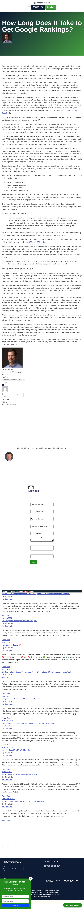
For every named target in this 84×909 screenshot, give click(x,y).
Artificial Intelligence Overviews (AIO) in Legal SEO (20, 774)
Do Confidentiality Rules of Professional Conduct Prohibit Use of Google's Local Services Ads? (36, 672)
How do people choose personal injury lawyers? (19, 621)
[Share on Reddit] (22, 848)
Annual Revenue (36, 537)
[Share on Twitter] (16, 848)
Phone (32, 523)
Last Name (34, 508)
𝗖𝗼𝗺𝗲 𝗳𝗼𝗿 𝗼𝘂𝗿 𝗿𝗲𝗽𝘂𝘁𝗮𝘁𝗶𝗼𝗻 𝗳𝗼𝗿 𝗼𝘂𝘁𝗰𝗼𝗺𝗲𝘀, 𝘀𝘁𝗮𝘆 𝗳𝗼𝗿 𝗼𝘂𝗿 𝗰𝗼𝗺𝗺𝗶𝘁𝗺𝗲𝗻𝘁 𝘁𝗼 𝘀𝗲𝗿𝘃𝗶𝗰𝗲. (36, 594)
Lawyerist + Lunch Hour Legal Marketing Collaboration (22, 699)
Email (32, 530)
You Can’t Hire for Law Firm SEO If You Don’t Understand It (23, 801)
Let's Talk (50, 7)
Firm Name (34, 516)
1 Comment (6, 677)
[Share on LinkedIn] (4, 848)
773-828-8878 (38, 7)
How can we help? (36, 544)
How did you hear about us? (39, 553)
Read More (6, 615)
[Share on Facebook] (10, 848)
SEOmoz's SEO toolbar (37, 242)
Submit (33, 562)
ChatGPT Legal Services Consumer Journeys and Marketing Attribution (28, 723)
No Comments (7, 599)
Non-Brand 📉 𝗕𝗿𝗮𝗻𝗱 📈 (11, 645)
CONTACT (14, 868)
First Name (34, 501)
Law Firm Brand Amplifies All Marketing (16, 750)
